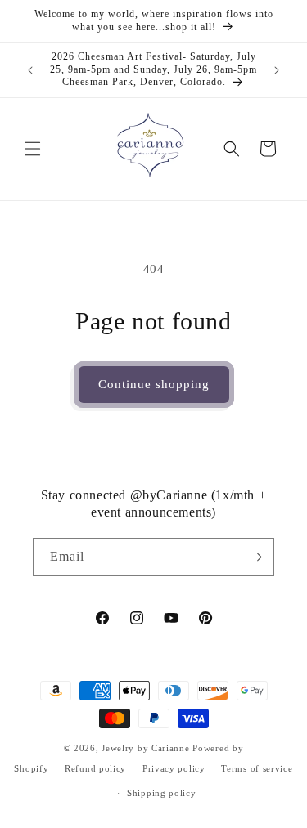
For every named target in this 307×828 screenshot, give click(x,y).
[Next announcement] (277, 70)
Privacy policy (173, 768)
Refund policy (95, 768)
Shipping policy (161, 793)
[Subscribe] (255, 557)
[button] (33, 149)
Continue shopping (154, 384)
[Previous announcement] (30, 70)
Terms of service (256, 768)
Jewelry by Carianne (145, 748)
